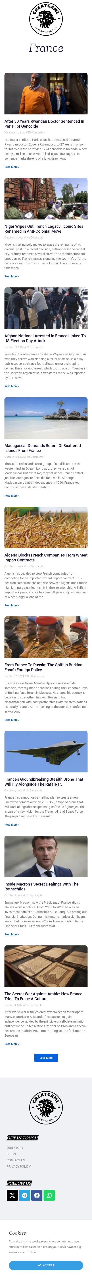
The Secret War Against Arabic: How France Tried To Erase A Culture (43, 996)
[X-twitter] (12, 1195)
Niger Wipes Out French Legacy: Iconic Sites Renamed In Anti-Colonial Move (43, 229)
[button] (46, 1058)
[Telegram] (24, 1195)
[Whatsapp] (49, 1195)
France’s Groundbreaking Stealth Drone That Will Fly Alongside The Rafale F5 (43, 782)
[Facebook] (36, 1195)
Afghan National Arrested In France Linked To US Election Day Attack (45, 338)
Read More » (11, 167)
